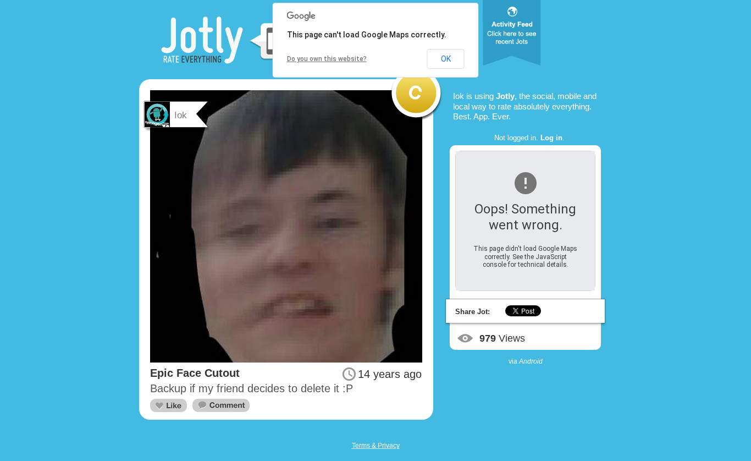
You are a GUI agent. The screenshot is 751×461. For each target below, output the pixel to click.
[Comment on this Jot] (221, 406)
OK (446, 58)
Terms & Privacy (376, 445)
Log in (551, 138)
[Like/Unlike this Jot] (168, 405)
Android (531, 361)
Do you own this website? (327, 59)
